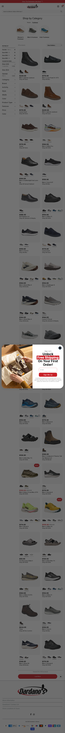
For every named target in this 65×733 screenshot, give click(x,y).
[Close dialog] (60, 348)
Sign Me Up (48, 375)
